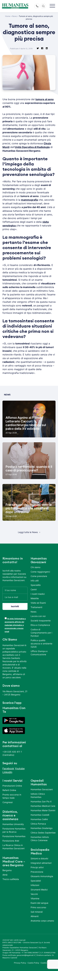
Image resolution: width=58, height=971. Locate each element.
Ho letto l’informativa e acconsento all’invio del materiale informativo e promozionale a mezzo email (15, 625)
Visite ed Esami (38, 602)
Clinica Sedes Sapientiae (43, 832)
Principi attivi (37, 867)
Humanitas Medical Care (43, 806)
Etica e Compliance (40, 625)
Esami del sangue (39, 903)
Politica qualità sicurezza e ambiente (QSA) (41, 643)
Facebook (8, 768)
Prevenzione (37, 871)
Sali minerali (37, 911)
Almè (4, 874)
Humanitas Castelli (40, 815)
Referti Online (9, 790)
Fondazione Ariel (10, 840)
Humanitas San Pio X (41, 801)
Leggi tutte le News (28, 532)
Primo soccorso (38, 907)
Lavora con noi (38, 616)
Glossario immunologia (42, 876)
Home (7, 16)
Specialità (36, 585)
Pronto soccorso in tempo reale (11, 796)
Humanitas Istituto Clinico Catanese (40, 839)
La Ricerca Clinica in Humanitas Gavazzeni (13, 847)
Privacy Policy (20, 963)
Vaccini (34, 894)
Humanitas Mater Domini (43, 810)
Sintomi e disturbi (39, 858)
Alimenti (35, 916)
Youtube (20, 768)
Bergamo (7, 870)
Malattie (35, 598)
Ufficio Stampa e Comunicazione (39, 653)
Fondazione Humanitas (13, 836)
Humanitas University (13, 824)
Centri (34, 589)
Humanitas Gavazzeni (42, 789)
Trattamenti (36, 607)
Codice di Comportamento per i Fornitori (41, 632)
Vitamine (35, 898)
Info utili (35, 580)
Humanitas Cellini (39, 819)
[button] (52, 6)
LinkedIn (7, 772)
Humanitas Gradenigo (41, 828)
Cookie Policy (33, 963)
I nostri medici (38, 594)
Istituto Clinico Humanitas (38, 795)
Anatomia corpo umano (42, 920)
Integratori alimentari (41, 863)
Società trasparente (41, 620)
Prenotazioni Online (12, 785)
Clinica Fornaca (38, 823)
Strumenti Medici (39, 889)
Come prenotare (39, 576)
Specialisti (36, 880)
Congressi (7, 802)
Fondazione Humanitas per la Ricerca (13, 830)
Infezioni (35, 885)
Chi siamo (35, 567)
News (14, 16)
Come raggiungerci (40, 571)
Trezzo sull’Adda (10, 879)
